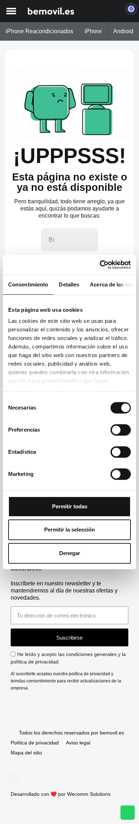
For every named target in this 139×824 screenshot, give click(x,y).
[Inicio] (51, 11)
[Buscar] (86, 239)
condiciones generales (91, 654)
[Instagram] (13, 778)
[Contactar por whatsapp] (127, 812)
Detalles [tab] (69, 284)
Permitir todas (69, 506)
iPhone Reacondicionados (39, 31)
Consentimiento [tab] (28, 284)
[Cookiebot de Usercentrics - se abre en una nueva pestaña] (100, 264)
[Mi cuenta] (114, 11)
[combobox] (52, 239)
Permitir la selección (69, 530)
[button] (11, 11)
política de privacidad (34, 662)
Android (123, 31)
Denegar (69, 553)
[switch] (120, 430)
